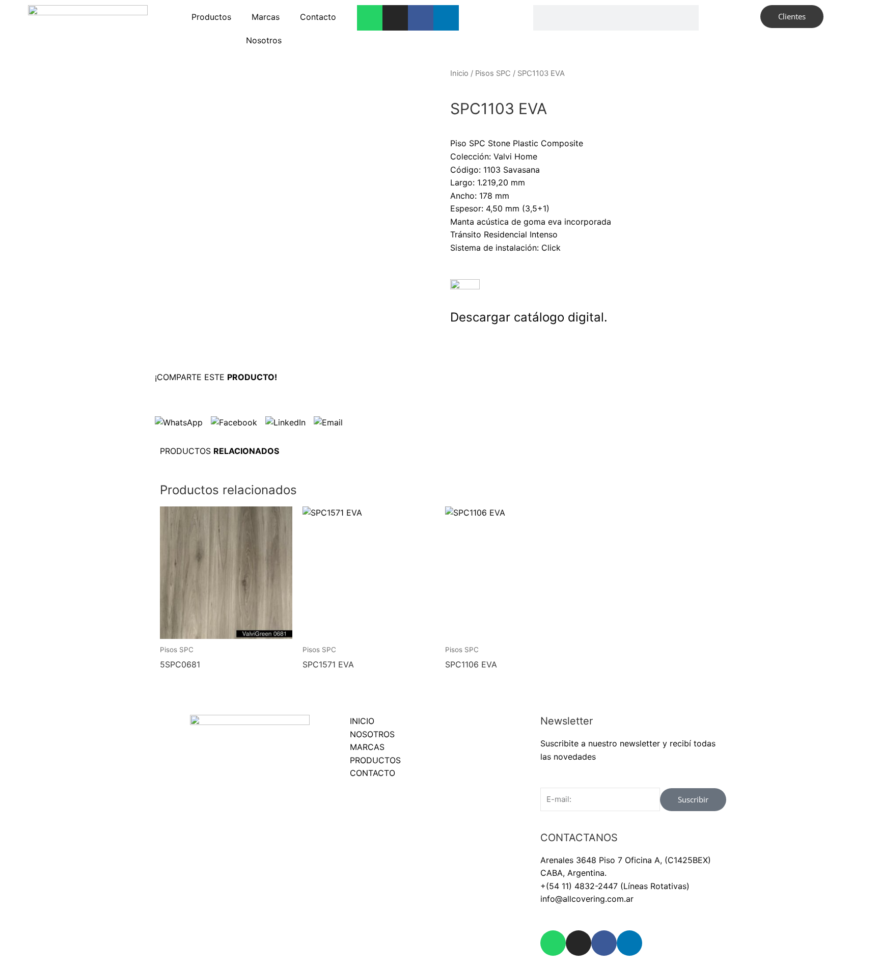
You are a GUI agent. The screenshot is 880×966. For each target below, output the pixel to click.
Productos (211, 17)
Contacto (318, 17)
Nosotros (264, 40)
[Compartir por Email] (328, 422)
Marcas (266, 17)
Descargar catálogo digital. (529, 317)
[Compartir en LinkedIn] (285, 422)
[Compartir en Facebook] (234, 422)
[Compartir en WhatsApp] (179, 422)
